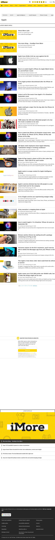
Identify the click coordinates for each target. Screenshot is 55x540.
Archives (35, 285)
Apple (2, 31)
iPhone (6, 5)
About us (38, 526)
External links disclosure (24, 526)
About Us (40, 5)
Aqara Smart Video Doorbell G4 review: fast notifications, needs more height (22, 449)
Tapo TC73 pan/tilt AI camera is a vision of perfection (16, 445)
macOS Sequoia (32, 15)
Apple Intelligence (21, 15)
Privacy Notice (32, 353)
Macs (11, 5)
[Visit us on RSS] (41, 2)
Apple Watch (22, 5)
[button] (52, 2)
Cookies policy (5, 523)
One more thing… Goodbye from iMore (12, 441)
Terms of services (31, 352)
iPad (16, 5)
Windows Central (5, 532)
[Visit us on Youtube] (37, 2)
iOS (35, 5)
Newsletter (4, 529)
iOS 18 (11, 15)
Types (46, 5)
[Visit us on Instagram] (39, 2)
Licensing (4, 526)
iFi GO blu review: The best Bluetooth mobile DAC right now (18, 453)
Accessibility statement (24, 523)
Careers (38, 523)
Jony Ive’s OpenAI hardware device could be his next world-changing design (22, 457)
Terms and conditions (6, 520)
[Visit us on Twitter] (35, 2)
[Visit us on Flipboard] (43, 2)
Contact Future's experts (24, 520)
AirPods (30, 5)
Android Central (39, 529)
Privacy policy (39, 520)
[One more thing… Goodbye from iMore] (27, 427)
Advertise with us (23, 529)
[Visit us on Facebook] (33, 2)
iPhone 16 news (43, 15)
